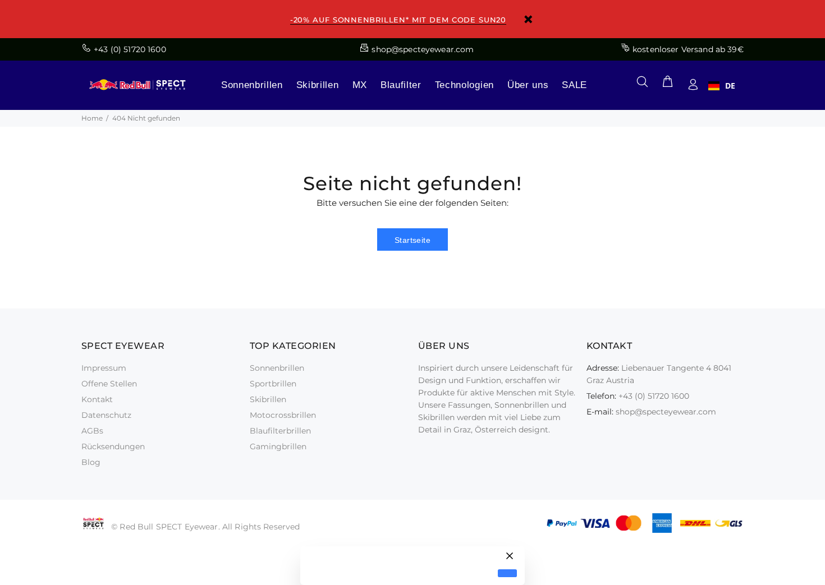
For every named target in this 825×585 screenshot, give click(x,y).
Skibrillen (317, 85)
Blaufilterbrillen (280, 431)
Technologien (464, 85)
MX (359, 85)
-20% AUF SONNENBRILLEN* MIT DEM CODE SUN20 (398, 19)
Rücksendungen (113, 446)
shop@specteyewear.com (666, 412)
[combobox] (722, 86)
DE (730, 85)
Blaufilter (401, 85)
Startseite (412, 240)
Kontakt (97, 399)
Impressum (103, 368)
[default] (507, 573)
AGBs (92, 431)
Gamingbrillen (278, 446)
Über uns (527, 85)
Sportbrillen (273, 384)
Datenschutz (106, 415)
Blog (90, 462)
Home (92, 118)
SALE (574, 85)
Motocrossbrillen (283, 415)
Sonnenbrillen (252, 85)
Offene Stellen (109, 384)
